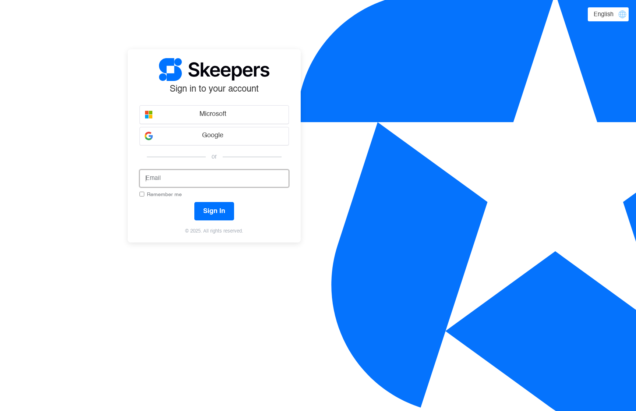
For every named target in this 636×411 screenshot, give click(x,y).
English (604, 15)
